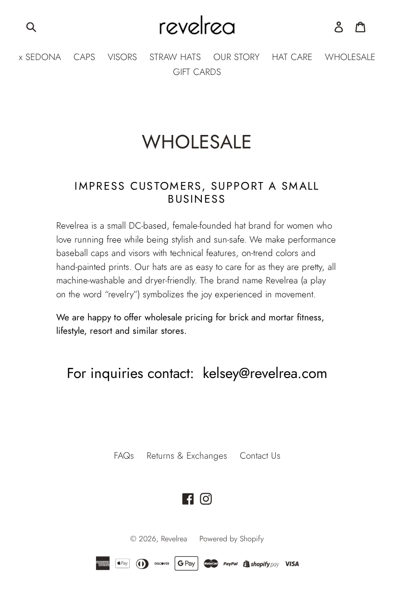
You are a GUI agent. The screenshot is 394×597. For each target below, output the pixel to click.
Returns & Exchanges (187, 455)
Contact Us (260, 455)
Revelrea (174, 538)
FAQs (124, 455)
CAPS (84, 56)
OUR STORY (236, 56)
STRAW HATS (175, 56)
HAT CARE (292, 56)
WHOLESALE (350, 56)
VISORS (122, 56)
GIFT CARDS (197, 71)
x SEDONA (40, 56)
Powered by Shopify (231, 538)
